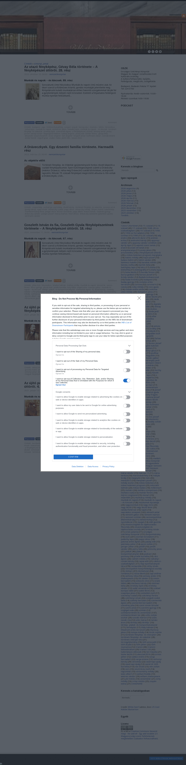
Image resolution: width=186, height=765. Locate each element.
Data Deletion (77, 466)
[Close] (140, 299)
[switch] (126, 352)
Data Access (93, 466)
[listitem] (93, 345)
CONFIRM (73, 457)
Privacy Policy (108, 466)
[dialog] (93, 382)
